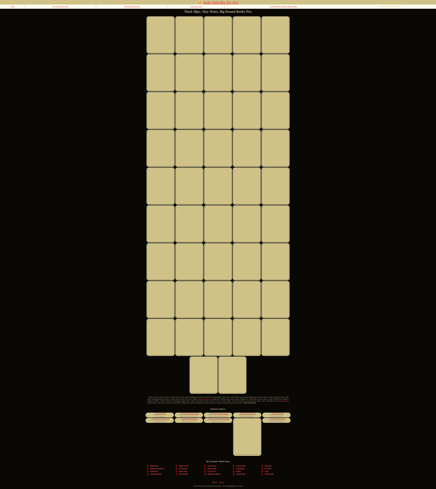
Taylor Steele (183, 474)
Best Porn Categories (60, 6)
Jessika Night (269, 474)
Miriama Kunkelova (157, 468)
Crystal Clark (240, 466)
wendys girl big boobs (160, 421)
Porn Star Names (196, 6)
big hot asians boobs (218, 421)
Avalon (238, 471)
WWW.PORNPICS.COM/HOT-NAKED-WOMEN (283, 6)
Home (13, 6)
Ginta (267, 471)
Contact (221, 482)
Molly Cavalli (183, 466)
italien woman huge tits (188, 421)
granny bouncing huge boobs (218, 416)
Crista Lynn (211, 471)
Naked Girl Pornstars (132, 6)
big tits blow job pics (247, 416)
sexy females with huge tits (276, 421)
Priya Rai (268, 468)
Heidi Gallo (154, 466)
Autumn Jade (240, 474)
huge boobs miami (276, 416)
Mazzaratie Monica (214, 474)
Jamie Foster (211, 466)
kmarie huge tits (160, 416)
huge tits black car (204, 399)
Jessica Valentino (156, 474)
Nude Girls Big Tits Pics (221, 2)
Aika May (268, 466)
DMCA (214, 482)
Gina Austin (183, 468)
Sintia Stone (183, 471)
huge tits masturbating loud (189, 416)
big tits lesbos (284, 401)
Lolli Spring (240, 468)
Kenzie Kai (154, 471)
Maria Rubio (211, 468)
